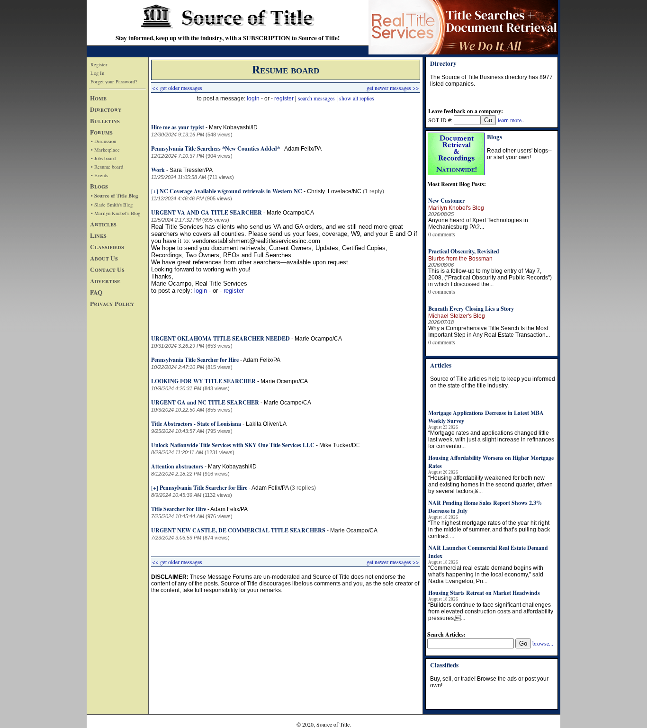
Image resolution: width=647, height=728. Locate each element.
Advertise (105, 281)
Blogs (99, 186)
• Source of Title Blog (114, 195)
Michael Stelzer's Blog (456, 316)
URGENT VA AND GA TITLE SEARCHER (207, 212)
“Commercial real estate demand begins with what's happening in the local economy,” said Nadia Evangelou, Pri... (485, 574)
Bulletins (105, 121)
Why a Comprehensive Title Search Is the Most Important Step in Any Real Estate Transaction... (489, 331)
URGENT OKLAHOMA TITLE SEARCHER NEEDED (221, 338)
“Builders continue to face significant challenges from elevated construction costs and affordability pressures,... (490, 611)
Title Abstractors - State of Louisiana (196, 424)
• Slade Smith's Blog (112, 204)
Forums (101, 132)
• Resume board (107, 166)
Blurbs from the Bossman (460, 258)
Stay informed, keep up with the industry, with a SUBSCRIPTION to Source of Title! (228, 38)
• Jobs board (103, 158)
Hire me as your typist (177, 127)
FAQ (96, 292)
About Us (104, 258)
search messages (316, 98)
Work (158, 170)
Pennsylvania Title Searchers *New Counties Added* (215, 148)
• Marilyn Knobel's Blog (115, 213)
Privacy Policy (112, 303)
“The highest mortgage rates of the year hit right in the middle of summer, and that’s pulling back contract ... (489, 529)
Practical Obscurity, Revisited (463, 251)
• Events (99, 175)
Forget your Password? (113, 81)
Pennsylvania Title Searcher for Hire (195, 360)
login (253, 98)
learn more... (512, 120)
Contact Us (107, 269)
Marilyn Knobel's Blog (456, 208)
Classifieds (107, 247)
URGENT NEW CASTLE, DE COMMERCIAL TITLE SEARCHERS (238, 530)
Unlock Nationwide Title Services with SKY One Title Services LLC (233, 445)
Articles (103, 224)
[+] (154, 191)
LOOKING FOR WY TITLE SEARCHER (203, 381)
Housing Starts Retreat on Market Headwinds (484, 593)
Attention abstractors (177, 466)
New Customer (446, 201)
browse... (542, 643)
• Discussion (103, 141)
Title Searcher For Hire (178, 509)
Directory (106, 109)
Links (98, 235)
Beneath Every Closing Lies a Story (471, 309)
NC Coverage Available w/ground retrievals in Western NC (231, 191)
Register (99, 64)
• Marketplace (105, 149)
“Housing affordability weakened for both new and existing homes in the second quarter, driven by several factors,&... (490, 484)
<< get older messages (177, 87)
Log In (97, 73)
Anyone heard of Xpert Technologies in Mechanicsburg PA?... (478, 223)
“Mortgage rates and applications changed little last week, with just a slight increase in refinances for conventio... (491, 439)
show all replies (356, 98)
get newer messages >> (393, 87)
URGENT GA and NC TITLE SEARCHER (206, 402)
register (284, 98)
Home (98, 98)
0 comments (441, 234)
